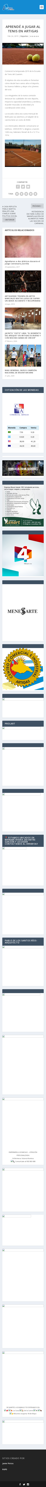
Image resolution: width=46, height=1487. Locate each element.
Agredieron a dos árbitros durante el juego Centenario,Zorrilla (22, 262)
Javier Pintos (7, 1463)
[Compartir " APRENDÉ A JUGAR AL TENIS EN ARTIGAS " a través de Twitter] (23, 186)
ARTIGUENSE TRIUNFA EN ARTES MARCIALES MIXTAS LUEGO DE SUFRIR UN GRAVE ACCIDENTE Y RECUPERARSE (23, 298)
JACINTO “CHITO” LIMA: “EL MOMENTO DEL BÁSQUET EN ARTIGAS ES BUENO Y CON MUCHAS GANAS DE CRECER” (23, 335)
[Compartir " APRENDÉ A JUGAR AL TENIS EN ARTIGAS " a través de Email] (28, 186)
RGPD (4, 1469)
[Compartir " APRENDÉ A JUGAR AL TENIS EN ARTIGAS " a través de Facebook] (17, 186)
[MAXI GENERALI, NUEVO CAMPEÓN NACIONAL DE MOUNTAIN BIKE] (23, 356)
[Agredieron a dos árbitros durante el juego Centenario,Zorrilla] (23, 247)
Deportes (24, 36)
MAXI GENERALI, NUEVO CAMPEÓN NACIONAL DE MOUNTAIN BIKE (21, 371)
